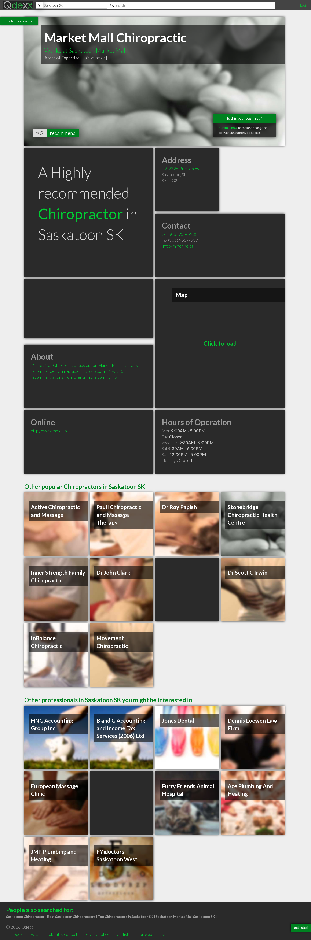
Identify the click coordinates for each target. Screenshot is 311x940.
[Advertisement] (88, 308)
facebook (14, 934)
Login (304, 5)
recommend (63, 133)
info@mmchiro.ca (177, 245)
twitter (36, 934)
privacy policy (96, 934)
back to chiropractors (18, 21)
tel (180, 234)
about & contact (63, 934)
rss (163, 934)
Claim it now (228, 128)
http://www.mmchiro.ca (52, 430)
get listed (124, 934)
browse (146, 934)
